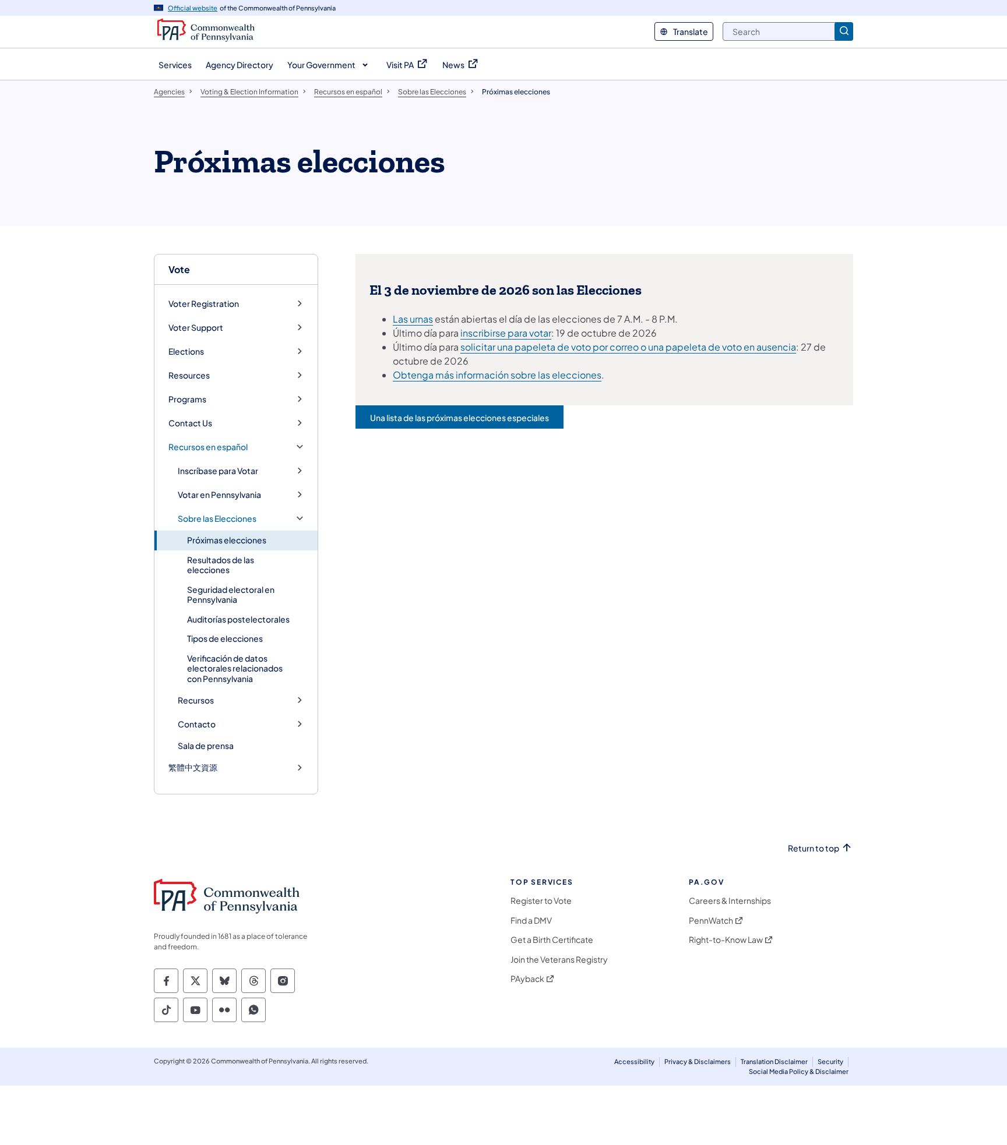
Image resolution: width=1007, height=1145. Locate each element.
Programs (187, 399)
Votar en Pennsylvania (219, 495)
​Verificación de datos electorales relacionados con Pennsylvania (235, 668)
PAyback (527, 979)
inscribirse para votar (505, 333)
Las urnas (413, 319)
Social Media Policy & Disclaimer (798, 1071)
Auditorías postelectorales (238, 619)
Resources (189, 375)
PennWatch (711, 920)
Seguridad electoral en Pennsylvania (230, 594)
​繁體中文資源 (192, 767)
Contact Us (190, 423)
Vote (179, 269)
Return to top (813, 848)
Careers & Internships (730, 901)
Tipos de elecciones (225, 638)
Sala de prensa (206, 745)
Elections (186, 351)
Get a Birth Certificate (551, 940)
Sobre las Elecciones (217, 519)
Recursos (196, 700)
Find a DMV (531, 920)
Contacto (197, 724)
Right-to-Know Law (726, 940)
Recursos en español (208, 447)
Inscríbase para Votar (218, 471)
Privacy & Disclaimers (697, 1061)
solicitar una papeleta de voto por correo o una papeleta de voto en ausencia (628, 347)
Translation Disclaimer (774, 1061)
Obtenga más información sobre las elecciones (497, 375)
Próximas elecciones (226, 540)
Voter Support (195, 328)
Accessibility (634, 1061)
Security (830, 1061)
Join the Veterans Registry (559, 959)
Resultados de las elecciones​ (220, 564)
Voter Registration (203, 304)
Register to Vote (541, 901)
